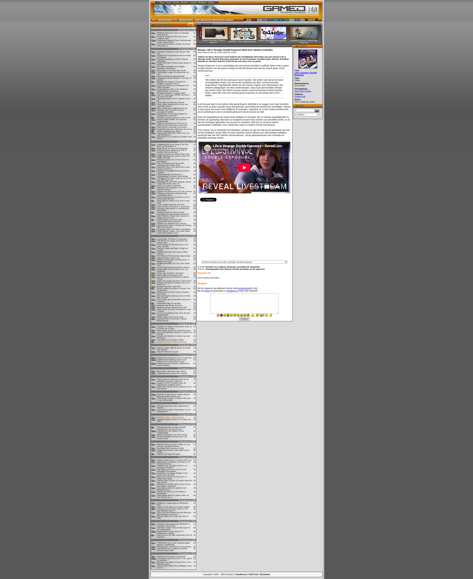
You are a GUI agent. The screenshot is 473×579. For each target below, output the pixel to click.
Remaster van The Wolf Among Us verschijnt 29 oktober (171, 111)
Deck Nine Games (303, 91)
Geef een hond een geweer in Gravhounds (173, 207)
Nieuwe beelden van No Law (168, 258)
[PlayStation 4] (275, 21)
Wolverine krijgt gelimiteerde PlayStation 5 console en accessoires (173, 525)
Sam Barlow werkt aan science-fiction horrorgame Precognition (171, 470)
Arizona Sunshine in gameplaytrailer (171, 76)
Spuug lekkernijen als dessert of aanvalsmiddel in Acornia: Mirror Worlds (172, 175)
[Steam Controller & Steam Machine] (215, 38)
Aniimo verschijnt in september (169, 186)
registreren (232, 291)
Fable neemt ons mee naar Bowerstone (172, 148)
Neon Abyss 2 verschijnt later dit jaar (171, 70)
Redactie (184, 2)
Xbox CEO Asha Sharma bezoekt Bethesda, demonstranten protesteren (174, 513)
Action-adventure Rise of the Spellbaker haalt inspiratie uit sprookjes (172, 90)
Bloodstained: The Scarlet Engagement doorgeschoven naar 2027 (172, 115)
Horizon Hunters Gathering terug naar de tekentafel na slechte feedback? (173, 380)
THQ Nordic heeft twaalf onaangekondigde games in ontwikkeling (173, 544)
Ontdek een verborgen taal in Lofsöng (171, 223)
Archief (176, 2)
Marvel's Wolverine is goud (167, 352)
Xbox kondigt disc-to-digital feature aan (172, 108)
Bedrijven (202, 2)
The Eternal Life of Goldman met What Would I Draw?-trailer (172, 549)
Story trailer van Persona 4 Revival (170, 102)
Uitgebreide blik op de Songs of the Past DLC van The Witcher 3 (172, 145)
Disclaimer (265, 574)
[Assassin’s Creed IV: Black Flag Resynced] (305, 38)
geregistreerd (244, 288)
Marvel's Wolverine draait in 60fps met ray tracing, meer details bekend (173, 445)
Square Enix (300, 96)
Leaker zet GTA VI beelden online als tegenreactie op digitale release (171, 384)
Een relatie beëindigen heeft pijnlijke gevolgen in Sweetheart (171, 67)
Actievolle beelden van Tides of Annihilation (174, 229)
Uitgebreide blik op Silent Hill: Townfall (172, 373)
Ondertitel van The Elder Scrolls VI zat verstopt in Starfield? (172, 467)
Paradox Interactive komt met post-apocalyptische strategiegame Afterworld (173, 213)
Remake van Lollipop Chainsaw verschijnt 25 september (232, 267)
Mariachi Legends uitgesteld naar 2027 (172, 307)
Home (161, 2)
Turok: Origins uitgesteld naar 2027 (170, 205)
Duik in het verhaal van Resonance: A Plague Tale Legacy (172, 478)
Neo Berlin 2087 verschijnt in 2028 (170, 448)
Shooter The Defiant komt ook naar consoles (174, 191)
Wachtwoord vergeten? (223, 20)
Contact (193, 2)
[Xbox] (292, 21)
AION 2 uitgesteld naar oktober (169, 131)
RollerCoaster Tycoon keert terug (170, 317)
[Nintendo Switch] (265, 21)
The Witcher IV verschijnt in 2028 (170, 340)
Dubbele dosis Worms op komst (169, 305)
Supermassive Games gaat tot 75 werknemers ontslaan (170, 532)
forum (208, 291)
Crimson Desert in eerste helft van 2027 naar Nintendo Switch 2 (172, 510)
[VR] (259, 21)
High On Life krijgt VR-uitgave (168, 454)
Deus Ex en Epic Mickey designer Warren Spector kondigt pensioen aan (173, 395)
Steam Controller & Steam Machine (172, 342)
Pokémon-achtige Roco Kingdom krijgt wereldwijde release (172, 194)
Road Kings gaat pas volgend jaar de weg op (174, 129)
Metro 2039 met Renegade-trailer (170, 275)
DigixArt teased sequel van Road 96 (171, 557)
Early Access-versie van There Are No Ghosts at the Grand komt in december (172, 124)
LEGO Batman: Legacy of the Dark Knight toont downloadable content (173, 232)
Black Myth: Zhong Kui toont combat (171, 371)
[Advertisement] (244, 232)
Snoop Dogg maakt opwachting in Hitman (173, 267)
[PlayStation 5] (281, 21)
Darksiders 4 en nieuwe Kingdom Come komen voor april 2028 (172, 474)
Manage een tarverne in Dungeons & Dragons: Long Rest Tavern (171, 83)
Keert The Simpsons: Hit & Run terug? (172, 435)
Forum (168, 2)
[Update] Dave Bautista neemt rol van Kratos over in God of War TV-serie (172, 360)
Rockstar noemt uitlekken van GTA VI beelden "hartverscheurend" (172, 151)
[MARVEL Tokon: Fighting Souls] (243, 39)
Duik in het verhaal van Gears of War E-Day (174, 281)
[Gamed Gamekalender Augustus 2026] (273, 38)
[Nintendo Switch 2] (270, 21)
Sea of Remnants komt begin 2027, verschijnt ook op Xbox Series (171, 164)
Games (211, 2)
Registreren (206, 20)
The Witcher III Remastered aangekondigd (173, 256)
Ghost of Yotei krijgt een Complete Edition (173, 507)
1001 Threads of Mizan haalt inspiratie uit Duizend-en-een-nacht (173, 217)
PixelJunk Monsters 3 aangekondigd (171, 93)
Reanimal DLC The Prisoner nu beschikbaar (174, 547)
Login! (197, 20)
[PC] (254, 21)
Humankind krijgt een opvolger (169, 303)
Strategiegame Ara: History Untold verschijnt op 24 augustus (235, 269)
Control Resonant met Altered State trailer (173, 154)
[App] (297, 21)
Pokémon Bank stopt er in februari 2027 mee (174, 460)
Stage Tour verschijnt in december (170, 273)
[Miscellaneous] (302, 21)
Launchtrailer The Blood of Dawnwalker (172, 239)
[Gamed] (249, 21)
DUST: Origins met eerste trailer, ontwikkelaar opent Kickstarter (170, 220)
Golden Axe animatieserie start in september (174, 358)
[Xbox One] (286, 21)
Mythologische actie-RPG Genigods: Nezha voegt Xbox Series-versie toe (174, 183)
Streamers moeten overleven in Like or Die (173, 118)
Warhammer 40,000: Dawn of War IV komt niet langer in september (173, 485)
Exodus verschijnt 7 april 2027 (169, 287)
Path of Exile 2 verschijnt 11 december (172, 127)
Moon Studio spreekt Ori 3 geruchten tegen (173, 330)
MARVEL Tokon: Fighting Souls (170, 418)
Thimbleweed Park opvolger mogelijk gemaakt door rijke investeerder (171, 428)
